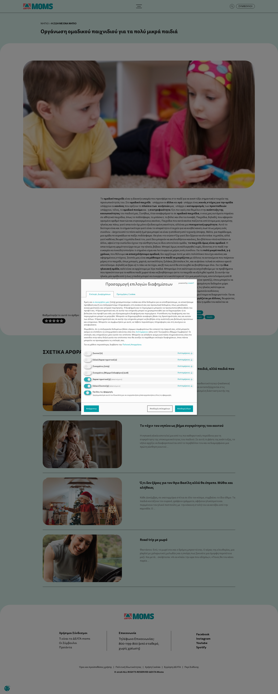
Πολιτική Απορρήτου (131, 344)
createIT (191, 283)
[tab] (100, 294)
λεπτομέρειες (185, 353)
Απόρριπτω (91, 408)
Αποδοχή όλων (184, 408)
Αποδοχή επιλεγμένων (160, 408)
